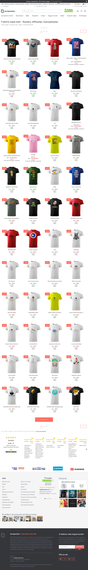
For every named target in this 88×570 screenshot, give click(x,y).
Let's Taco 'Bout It (54, 155)
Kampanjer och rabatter (65, 4)
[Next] (86, 449)
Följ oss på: (63, 478)
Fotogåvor (27, 4)
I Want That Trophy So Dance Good (11, 59)
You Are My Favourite (33, 281)
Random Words (76, 155)
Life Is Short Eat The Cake (12, 123)
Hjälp (3, 4)
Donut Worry (33, 91)
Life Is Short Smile (33, 375)
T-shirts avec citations (41, 431)
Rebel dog (76, 249)
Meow (54, 91)
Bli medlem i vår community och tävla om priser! (19, 514)
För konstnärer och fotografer (28, 491)
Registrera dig (79, 547)
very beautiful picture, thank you (50, 444)
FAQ (3, 486)
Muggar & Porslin (53, 15)
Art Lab (57, 4)
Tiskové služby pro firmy (26, 502)
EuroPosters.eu (10, 11)
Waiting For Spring (76, 375)
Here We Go (55, 375)
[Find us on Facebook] (65, 559)
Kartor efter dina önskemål (36, 4)
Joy (55, 123)
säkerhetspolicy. (78, 549)
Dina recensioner (6, 507)
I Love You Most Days (76, 344)
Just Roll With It (33, 344)
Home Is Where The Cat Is (12, 344)
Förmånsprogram (6, 504)
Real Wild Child (11, 249)
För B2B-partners (25, 499)
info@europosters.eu (19, 557)
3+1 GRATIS (5, 6)
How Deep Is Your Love (76, 218)
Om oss (4, 489)
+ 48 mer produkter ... (44, 419)
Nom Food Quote (12, 312)
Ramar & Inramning (19, 4)
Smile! (54, 187)
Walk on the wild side (33, 59)
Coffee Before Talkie (33, 312)
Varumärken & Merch (7, 15)
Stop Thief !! (76, 406)
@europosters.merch (68, 482)
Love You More (11, 375)
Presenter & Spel (71, 15)
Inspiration (45, 4)
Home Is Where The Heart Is (76, 312)
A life (54, 249)
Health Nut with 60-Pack (12, 187)
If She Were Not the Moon (33, 406)
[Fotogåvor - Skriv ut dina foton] (77, 11)
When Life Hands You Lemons (55, 281)
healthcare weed (33, 218)
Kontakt (4, 484)
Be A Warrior (12, 281)
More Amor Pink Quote (76, 91)
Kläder (62, 15)
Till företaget (82, 15)
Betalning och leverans (9, 4)
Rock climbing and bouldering (12, 218)
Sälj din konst (51, 4)
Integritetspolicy (6, 499)
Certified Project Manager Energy (55, 406)
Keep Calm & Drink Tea (54, 344)
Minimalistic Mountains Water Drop (11, 406)
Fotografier (35, 15)
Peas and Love (33, 187)
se (85, 4)
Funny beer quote (55, 218)
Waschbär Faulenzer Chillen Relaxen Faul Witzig (12, 91)
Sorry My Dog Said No (33, 123)
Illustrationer (19, 15)
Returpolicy (5, 497)
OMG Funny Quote (76, 281)
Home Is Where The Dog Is (54, 312)
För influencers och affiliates (28, 494)
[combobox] (41, 11)
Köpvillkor (4, 494)
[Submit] (24, 10)
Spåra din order (6, 481)
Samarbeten (24, 489)
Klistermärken (24, 484)
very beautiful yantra (61, 444)
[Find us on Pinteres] (69, 559)
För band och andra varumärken (29, 497)
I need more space (54, 59)
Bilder (27, 15)
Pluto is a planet (33, 249)
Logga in (78, 4)
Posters (43, 15)
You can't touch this (76, 187)
